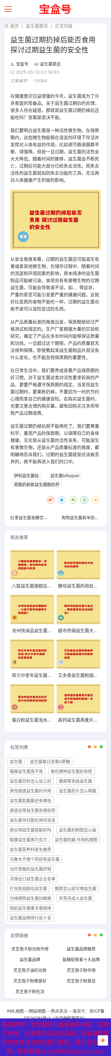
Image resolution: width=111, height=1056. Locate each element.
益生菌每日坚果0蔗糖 (50, 761)
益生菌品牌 (30, 959)
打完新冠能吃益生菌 (28, 888)
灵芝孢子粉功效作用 (30, 948)
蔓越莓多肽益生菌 (75, 780)
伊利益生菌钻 (26, 475)
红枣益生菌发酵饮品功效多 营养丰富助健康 (50, 517)
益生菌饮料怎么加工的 (30, 780)
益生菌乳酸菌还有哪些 (30, 800)
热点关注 (59, 1010)
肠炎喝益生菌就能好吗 (30, 829)
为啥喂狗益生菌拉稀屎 (30, 898)
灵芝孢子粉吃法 (29, 991)
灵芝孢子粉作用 (81, 970)
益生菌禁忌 (37, 26)
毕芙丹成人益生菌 (75, 898)
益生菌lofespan (64, 475)
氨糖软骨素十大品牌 (81, 959)
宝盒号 (22, 63)
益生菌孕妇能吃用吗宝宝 (32, 819)
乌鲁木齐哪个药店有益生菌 (34, 859)
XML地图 (15, 1010)
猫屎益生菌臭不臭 (26, 771)
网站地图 (37, 1010)
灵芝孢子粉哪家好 (29, 980)
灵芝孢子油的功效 (29, 970)
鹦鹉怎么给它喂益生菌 (75, 888)
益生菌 (16, 761)
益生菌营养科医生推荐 (30, 849)
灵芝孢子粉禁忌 (81, 980)
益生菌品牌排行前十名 (30, 917)
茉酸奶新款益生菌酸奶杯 (36, 484)
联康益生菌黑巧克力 (28, 839)
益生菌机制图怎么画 (77, 829)
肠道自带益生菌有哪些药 (32, 810)
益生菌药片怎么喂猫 (77, 790)
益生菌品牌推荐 (81, 948)
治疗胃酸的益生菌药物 (30, 868)
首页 (14, 26)
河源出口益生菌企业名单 (32, 878)
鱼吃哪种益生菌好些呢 (71, 771)
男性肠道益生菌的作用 (30, 790)
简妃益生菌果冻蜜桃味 (30, 907)
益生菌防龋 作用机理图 (76, 839)
